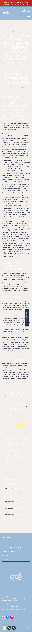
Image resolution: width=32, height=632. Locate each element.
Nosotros (7, 461)
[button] (28, 16)
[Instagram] (12, 617)
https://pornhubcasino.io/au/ (10, 277)
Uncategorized (16, 31)
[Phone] (9, 628)
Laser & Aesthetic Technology (13, 551)
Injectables (6, 555)
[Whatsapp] (14, 628)
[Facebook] (7, 617)
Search (7, 421)
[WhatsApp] (3, 617)
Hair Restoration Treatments (13, 547)
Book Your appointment (27, 317)
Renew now (7, 4)
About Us (5, 543)
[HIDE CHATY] (4, 628)
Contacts (5, 559)
